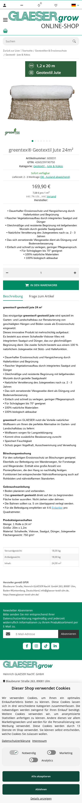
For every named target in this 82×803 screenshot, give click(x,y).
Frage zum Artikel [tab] (41, 296)
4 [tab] (41, 141)
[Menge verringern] (7, 273)
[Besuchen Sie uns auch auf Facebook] (27, 646)
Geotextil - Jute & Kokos (48, 166)
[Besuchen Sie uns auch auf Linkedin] (55, 646)
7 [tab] (50, 141)
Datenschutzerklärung (17, 618)
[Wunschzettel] (55, 5)
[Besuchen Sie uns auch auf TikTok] (46, 646)
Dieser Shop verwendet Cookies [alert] (41, 688)
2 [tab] (35, 141)
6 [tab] (47, 141)
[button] (21, 5)
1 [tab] (32, 141)
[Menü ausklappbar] (5, 20)
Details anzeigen (41, 798)
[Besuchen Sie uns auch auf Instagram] (36, 646)
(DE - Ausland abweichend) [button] (55, 177)
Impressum (39, 741)
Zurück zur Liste (11, 50)
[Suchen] (76, 41)
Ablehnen (41, 789)
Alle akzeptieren (41, 776)
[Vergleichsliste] (38, 5)
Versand (51, 196)
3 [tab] (38, 141)
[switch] (14, 752)
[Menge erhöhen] (75, 273)
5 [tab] (44, 141)
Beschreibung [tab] (13, 296)
